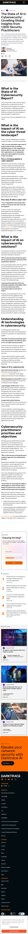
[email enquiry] (15, 779)
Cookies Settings (14, 927)
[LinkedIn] (2, 779)
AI (3, 648)
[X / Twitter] (5, 779)
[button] (23, 2)
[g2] (12, 779)
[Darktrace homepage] (12, 776)
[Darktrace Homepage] (9, 2)
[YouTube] (9, 779)
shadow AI (9, 227)
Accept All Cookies (14, 931)
